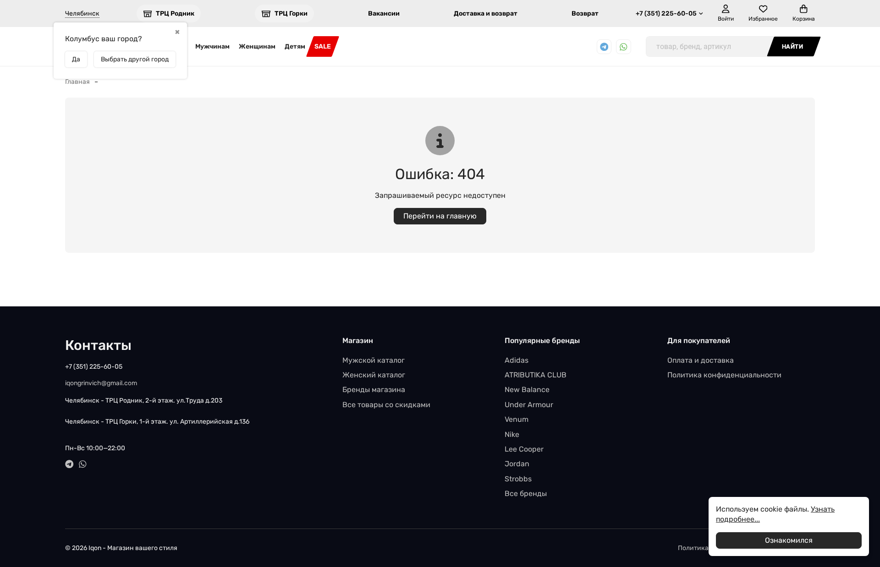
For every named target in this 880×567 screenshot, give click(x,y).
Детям (295, 46)
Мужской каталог (373, 360)
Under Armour (529, 404)
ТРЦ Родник (175, 13)
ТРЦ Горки (291, 13)
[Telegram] (604, 47)
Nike (512, 434)
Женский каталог (373, 375)
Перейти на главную (440, 216)
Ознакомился (789, 540)
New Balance (527, 389)
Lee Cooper (524, 449)
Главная (77, 82)
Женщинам (257, 46)
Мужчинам (212, 46)
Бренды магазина (373, 389)
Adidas (516, 360)
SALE (322, 46)
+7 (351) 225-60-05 (666, 13)
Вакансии (384, 13)
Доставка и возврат (485, 13)
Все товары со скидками (386, 404)
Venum (516, 419)
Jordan (517, 463)
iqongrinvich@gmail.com (101, 383)
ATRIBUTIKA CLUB (535, 375)
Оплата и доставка (700, 360)
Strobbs (518, 478)
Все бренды (526, 493)
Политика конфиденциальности (724, 375)
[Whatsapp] (623, 47)
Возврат (585, 13)
